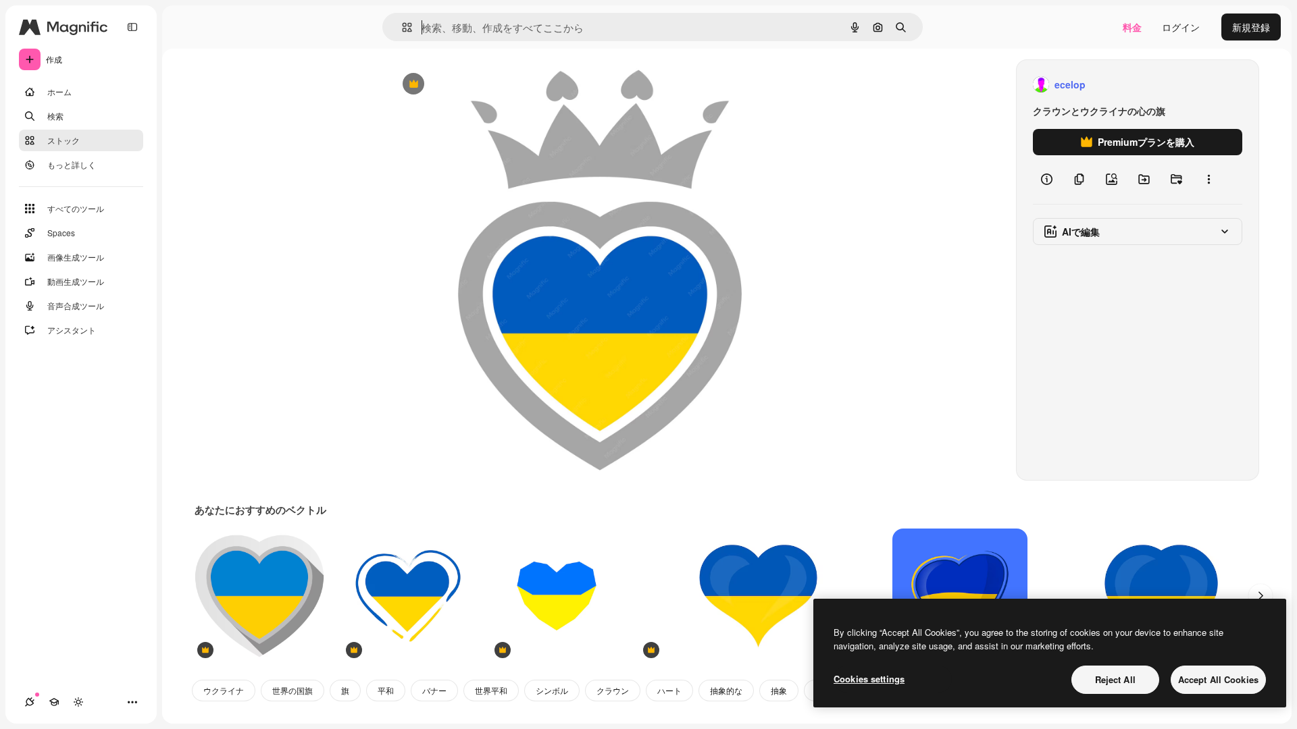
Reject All (1115, 679)
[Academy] (54, 702)
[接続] (30, 702)
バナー (434, 690)
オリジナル (482, 85)
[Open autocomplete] (401, 27)
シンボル (552, 690)
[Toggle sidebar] (132, 27)
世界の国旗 (292, 690)
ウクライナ (223, 690)
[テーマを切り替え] (78, 702)
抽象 (779, 690)
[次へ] (1260, 596)
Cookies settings (869, 678)
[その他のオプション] (1208, 179)
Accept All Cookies (1218, 679)
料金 (1132, 27)
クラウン (612, 690)
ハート (669, 690)
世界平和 (491, 690)
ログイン (1181, 27)
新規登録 (1251, 27)
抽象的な (726, 690)
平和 (386, 690)
